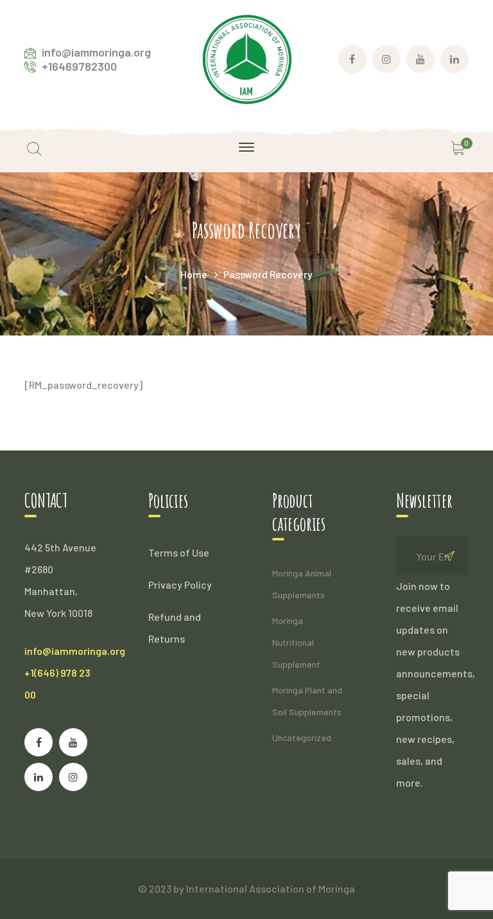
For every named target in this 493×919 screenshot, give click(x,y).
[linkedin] (38, 777)
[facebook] (38, 742)
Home (193, 274)
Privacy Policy (180, 584)
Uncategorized (301, 737)
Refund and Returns (174, 628)
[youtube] (73, 742)
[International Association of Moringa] (246, 57)
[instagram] (73, 777)
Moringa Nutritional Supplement (296, 642)
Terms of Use (178, 552)
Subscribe (449, 556)
